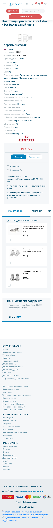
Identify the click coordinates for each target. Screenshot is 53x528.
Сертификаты (7, 438)
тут (14, 188)
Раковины (6, 358)
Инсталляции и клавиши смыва (15, 386)
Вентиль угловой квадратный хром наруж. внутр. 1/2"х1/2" (33, 250)
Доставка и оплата (10, 458)
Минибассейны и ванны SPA (13, 407)
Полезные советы (9, 421)
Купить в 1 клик (34, 157)
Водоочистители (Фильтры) (13, 404)
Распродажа (7, 424)
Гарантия (6, 470)
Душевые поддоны (10, 370)
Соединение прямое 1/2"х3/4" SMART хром (33, 273)
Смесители (6, 373)
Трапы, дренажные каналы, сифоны (16, 395)
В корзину (18, 157)
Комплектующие (9, 401)
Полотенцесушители (10, 389)
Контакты (6, 449)
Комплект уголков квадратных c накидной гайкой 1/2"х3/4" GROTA (33, 229)
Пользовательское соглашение (14, 432)
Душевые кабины (9, 364)
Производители (8, 455)
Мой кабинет (7, 429)
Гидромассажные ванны (12, 352)
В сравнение (14, 170)
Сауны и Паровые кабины (12, 410)
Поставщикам (8, 418)
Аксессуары (7, 392)
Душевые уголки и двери (12, 367)
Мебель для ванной (10, 361)
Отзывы (5, 452)
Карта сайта (7, 464)
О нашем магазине (10, 446)
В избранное (14, 166)
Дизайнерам (7, 435)
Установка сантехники (11, 427)
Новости (5, 467)
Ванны (5, 349)
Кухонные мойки (9, 398)
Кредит (5, 461)
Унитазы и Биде (8, 355)
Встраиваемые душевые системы (15, 379)
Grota (21, 59)
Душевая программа (10, 376)
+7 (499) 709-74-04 (10, 491)
